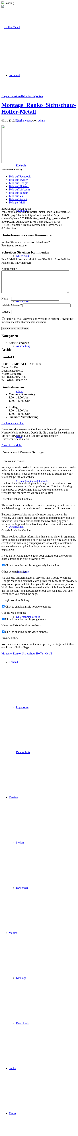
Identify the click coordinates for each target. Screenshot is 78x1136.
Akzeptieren (8, 445)
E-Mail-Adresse (11, 305)
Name (6, 298)
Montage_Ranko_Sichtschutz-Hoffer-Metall (26, 653)
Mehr (18, 445)
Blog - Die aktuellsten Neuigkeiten (22, 96)
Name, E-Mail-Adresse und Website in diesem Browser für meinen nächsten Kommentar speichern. (37, 320)
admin (41, 120)
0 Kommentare (23, 120)
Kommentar (9, 268)
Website (6, 311)
